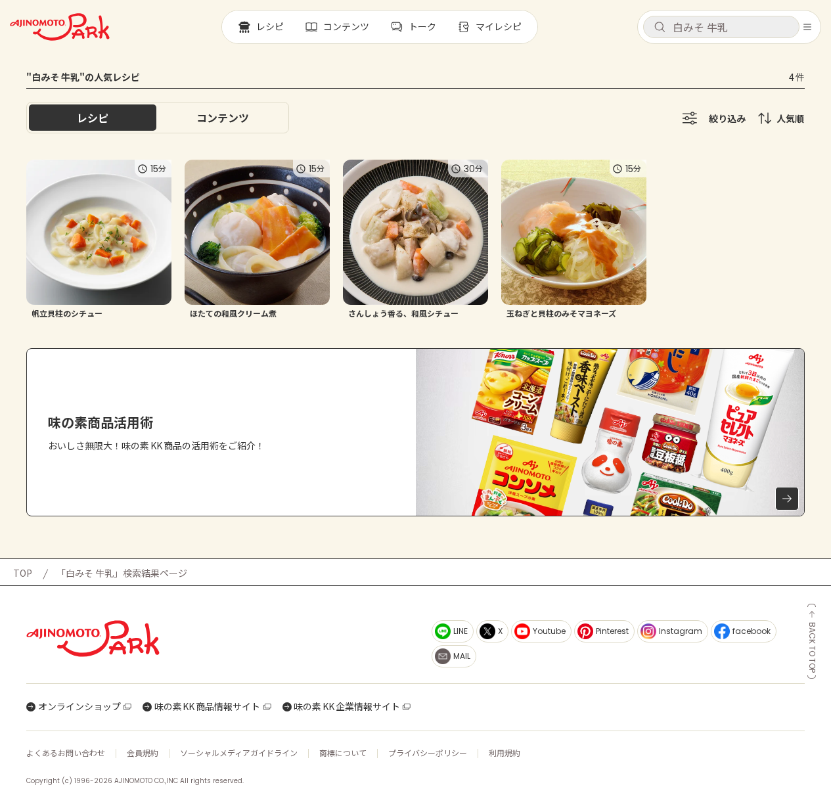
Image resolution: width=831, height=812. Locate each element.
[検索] (659, 27)
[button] (721, 27)
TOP (22, 572)
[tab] (222, 117)
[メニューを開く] (807, 27)
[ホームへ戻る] (60, 27)
